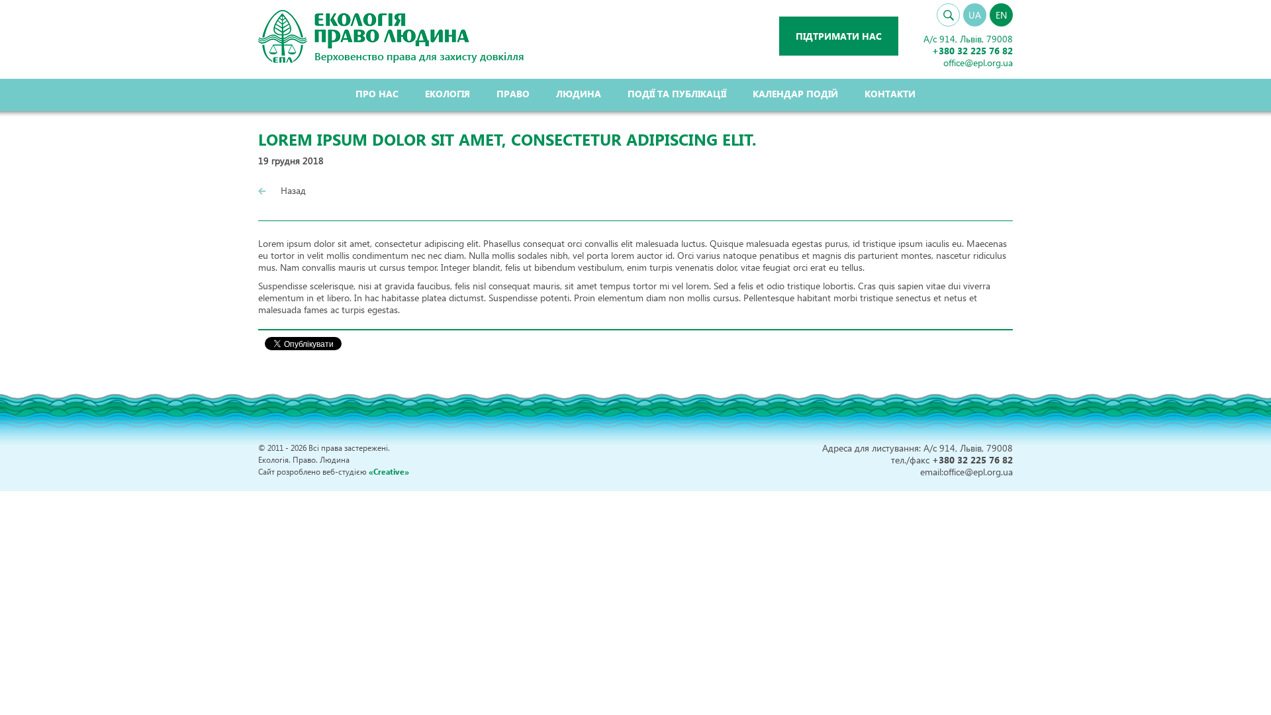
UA (974, 15)
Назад (292, 190)
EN (1001, 15)
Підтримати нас (839, 36)
